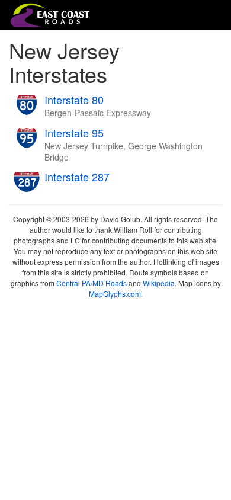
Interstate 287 (77, 176)
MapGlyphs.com (115, 294)
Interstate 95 (74, 132)
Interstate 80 (74, 99)
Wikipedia (159, 283)
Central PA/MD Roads (91, 283)
